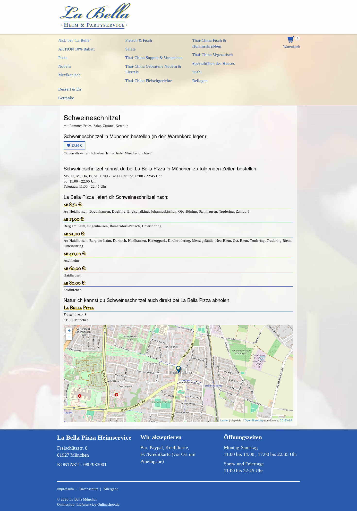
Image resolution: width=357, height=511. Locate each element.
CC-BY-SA (286, 420)
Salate (130, 49)
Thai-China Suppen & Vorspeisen (154, 57)
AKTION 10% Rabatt (76, 49)
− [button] (69, 336)
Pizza (63, 57)
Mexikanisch (69, 75)
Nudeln (64, 66)
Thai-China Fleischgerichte (148, 80)
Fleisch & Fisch (138, 40)
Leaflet (224, 420)
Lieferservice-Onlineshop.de (97, 504)
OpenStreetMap (254, 420)
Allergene (110, 489)
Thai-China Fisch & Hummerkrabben (209, 43)
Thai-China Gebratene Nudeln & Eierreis (153, 69)
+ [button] (69, 330)
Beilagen (200, 80)
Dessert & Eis (70, 89)
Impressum (65, 489)
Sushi (197, 72)
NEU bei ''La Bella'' (74, 40)
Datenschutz (88, 489)
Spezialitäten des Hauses (213, 63)
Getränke (66, 98)
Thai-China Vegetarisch (212, 54)
